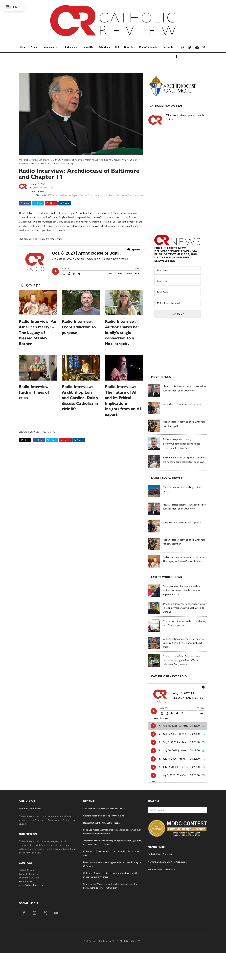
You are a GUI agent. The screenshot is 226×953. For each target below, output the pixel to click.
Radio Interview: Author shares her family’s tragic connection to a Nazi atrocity (122, 332)
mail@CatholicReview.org (31, 885)
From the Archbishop (98, 195)
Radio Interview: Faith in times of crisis (34, 392)
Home (23, 47)
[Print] (20, 440)
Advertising (105, 47)
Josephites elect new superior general (182, 404)
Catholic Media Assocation (160, 854)
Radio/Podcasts (148, 47)
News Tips (129, 47)
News (34, 47)
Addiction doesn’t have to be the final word (104, 808)
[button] (204, 47)
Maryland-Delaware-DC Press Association (167, 861)
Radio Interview (135, 195)
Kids (117, 47)
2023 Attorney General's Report (63, 195)
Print (23, 440)
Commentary (50, 47)
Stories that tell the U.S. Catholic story (101, 822)
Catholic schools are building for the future (103, 815)
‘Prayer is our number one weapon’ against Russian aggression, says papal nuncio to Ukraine (185, 607)
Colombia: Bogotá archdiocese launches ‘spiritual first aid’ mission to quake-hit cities (183, 642)
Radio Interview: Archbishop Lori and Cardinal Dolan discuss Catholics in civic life (80, 397)
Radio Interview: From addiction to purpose (79, 327)
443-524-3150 (25, 881)
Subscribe (168, 47)
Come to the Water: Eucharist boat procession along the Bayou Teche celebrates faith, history (181, 660)
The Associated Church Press (161, 869)
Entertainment (70, 47)
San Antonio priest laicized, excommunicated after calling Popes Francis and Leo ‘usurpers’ (181, 443)
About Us (88, 47)
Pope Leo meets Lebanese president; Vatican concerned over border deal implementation (182, 590)
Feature (83, 195)
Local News (114, 195)
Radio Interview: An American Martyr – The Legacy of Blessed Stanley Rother (37, 332)
